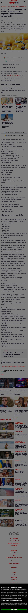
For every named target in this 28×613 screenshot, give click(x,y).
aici (10, 596)
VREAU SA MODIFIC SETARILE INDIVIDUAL (14, 611)
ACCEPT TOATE (14, 609)
